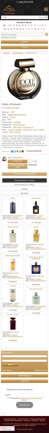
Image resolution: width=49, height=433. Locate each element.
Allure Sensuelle (13, 227)
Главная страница (10, 419)
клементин (27, 130)
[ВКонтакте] (12, 151)
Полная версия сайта (24, 429)
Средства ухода (22, 419)
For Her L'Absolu (12, 314)
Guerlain (16, 303)
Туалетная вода (12, 247)
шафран (5, 132)
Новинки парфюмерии (37, 419)
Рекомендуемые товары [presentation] (24, 180)
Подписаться (24, 405)
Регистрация (6, 370)
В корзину (17, 161)
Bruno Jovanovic (19, 125)
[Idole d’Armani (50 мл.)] (4, 159)
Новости (24, 381)
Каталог (24, 42)
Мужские (38, 308)
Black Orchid (36, 198)
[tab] (24, 180)
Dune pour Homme (36, 289)
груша (35, 130)
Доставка (35, 420)
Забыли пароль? (40, 370)
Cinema (36, 227)
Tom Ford (40, 215)
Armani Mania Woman (13, 255)
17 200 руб (36, 313)
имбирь (41, 130)
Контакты (27, 420)
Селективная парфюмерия (13, 420)
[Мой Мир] (22, 151)
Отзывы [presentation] (24, 189)
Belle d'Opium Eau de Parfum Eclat (36, 257)
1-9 (9, 25)
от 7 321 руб (36, 222)
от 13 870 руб (13, 222)
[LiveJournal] (17, 151)
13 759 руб (36, 253)
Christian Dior (18, 215)
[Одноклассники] (20, 151)
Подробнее (13, 281)
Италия (13, 117)
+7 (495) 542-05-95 (24, 2)
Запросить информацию (24, 174)
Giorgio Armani (12, 107)
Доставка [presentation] (24, 193)
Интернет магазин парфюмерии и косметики (32, 424)
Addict (13, 198)
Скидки (42, 420)
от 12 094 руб (13, 251)
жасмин (17, 132)
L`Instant (13, 286)
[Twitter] (14, 151)
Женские (17, 122)
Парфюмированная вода (17, 115)
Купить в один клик (17, 166)
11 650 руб (13, 310)
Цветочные (17, 127)
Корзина (4, 427)
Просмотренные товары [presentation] (24, 185)
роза (11, 132)
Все (4, 25)
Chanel (16, 244)
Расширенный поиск (8, 37)
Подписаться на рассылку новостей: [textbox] (20, 389)
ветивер (19, 130)
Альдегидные (28, 127)
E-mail (8, 395)
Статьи (24, 47)
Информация (25, 376)
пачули (11, 130)
